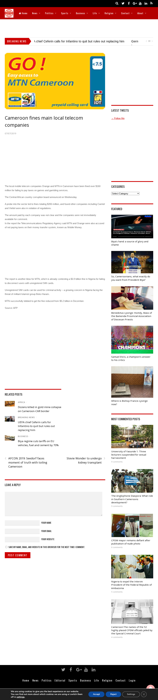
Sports (64, 13)
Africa (21, 406)
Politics (49, 13)
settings (21, 697)
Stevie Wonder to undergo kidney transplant (86, 465)
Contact (125, 13)
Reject (113, 694)
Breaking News (26, 421)
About (140, 13)
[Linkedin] (146, 3)
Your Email (46, 535)
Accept (96, 694)
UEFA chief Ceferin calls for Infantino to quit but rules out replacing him (36, 430)
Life (95, 13)
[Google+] (134, 3)
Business (80, 13)
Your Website (47, 543)
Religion (109, 13)
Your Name (46, 527)
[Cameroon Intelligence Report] (9, 15)
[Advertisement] (79, 28)
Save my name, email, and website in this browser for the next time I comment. (46, 551)
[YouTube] (140, 3)
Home (24, 13)
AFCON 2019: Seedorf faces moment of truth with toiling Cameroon (26, 467)
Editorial (60, 685)
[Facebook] (129, 3)
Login (132, 685)
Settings (131, 694)
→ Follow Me (118, 122)
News (34, 13)
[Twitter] (123, 3)
